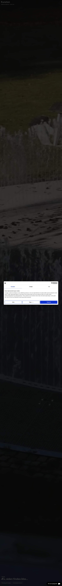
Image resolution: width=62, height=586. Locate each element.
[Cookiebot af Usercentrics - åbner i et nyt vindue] (52, 283)
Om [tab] (49, 286)
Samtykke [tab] (13, 286)
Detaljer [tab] (31, 286)
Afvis (13, 302)
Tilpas (30, 302)
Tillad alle (49, 302)
